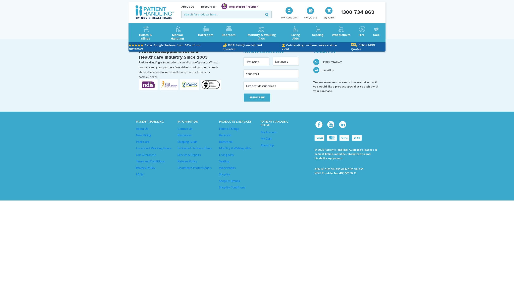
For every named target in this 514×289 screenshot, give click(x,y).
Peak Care (143, 141)
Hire (362, 35)
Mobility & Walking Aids (262, 36)
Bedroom (229, 35)
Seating (317, 35)
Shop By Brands (229, 181)
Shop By (224, 174)
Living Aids (295, 36)
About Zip (267, 145)
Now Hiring (143, 135)
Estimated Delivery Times (194, 148)
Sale (376, 35)
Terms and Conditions (150, 161)
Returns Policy (187, 161)
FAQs (139, 174)
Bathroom (205, 35)
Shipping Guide (187, 141)
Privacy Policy (145, 168)
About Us (187, 6)
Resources (208, 6)
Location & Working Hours (153, 148)
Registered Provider (243, 6)
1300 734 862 (357, 12)
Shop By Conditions (232, 187)
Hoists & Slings (145, 36)
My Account (269, 132)
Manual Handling (177, 36)
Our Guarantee (146, 155)
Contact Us (184, 128)
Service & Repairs (189, 155)
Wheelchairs (341, 35)
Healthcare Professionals (194, 168)
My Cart (266, 138)
